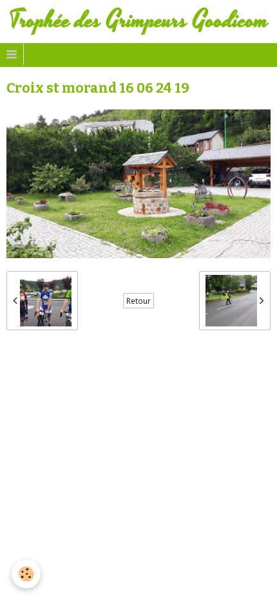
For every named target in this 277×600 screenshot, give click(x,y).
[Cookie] (26, 573)
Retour (138, 300)
